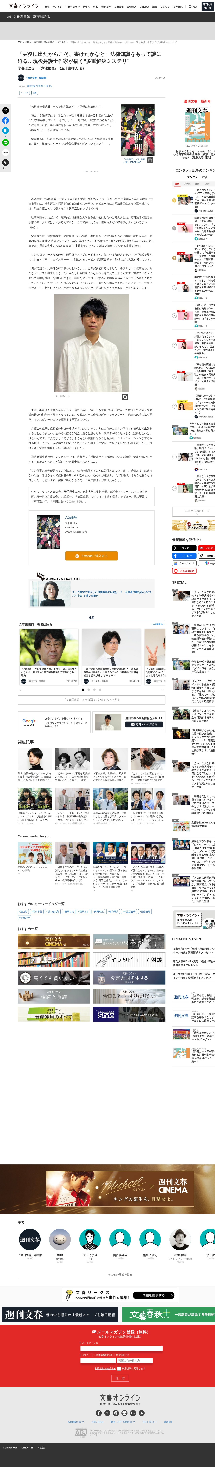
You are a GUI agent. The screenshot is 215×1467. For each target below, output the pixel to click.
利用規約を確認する (105, 1368)
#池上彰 (23, 911)
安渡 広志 (197, 438)
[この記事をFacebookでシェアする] (5, 121)
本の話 (41, 1447)
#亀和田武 (113, 911)
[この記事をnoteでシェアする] (5, 153)
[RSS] (142, 1413)
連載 (95, 6)
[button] (83, 690)
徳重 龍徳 (202, 270)
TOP (20, 42)
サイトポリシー (150, 1422)
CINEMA (144, 6)
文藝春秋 (119, 6)
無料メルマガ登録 (146, 724)
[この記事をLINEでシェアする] (5, 143)
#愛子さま (83, 911)
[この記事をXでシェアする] (5, 111)
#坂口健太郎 (52, 911)
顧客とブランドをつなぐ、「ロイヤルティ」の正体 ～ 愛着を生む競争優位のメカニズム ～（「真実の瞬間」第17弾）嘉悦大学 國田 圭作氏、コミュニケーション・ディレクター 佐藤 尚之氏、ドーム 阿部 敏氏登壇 (110, 878)
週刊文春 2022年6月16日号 (39, 86)
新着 (47, 6)
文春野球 (178, 6)
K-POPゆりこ (203, 469)
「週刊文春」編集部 (35, 77)
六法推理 (71, 517)
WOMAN (131, 6)
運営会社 (168, 1422)
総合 (205, 177)
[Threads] (116, 1413)
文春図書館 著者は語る (31, 17)
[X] (107, 1413)
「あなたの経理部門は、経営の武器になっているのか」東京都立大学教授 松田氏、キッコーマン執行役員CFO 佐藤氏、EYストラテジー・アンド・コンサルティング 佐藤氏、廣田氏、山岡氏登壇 (148, 878)
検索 (195, 6)
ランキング (58, 6)
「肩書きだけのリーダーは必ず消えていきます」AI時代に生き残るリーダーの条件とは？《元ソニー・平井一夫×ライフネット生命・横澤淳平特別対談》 (72, 875)
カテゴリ (72, 6)
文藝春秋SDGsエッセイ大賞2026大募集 (32, 870)
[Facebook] (99, 1413)
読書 (154, 6)
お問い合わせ (98, 1422)
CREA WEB (28, 1447)
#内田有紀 (98, 911)
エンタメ (24, 92)
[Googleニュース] (124, 1413)
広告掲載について (76, 1422)
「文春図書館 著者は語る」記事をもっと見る (91, 699)
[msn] (133, 1413)
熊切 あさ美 (202, 239)
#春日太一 (24, 917)
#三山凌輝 (145, 911)
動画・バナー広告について (123, 1422)
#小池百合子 (129, 911)
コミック (165, 6)
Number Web (10, 1447)
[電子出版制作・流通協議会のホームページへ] (81, 1433)
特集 (85, 6)
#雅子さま (68, 911)
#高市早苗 (36, 911)
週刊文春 (106, 6)
